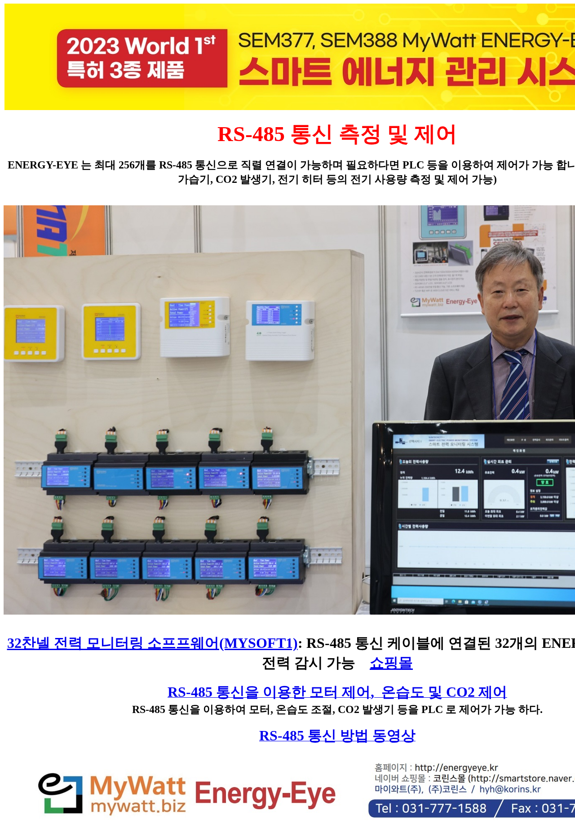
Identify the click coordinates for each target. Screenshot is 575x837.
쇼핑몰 (391, 663)
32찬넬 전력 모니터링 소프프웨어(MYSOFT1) (152, 643)
